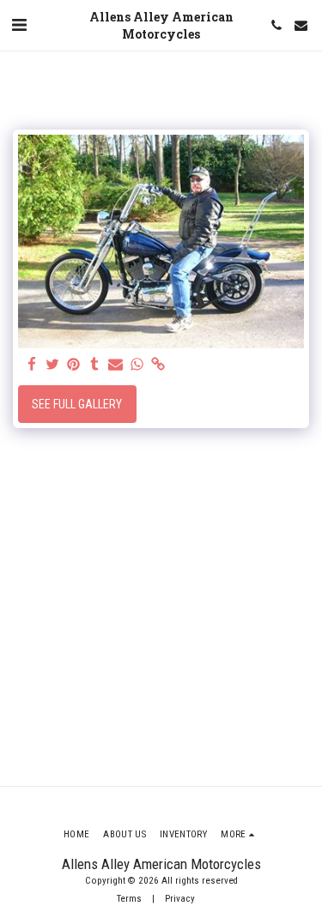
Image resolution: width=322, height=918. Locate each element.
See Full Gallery (77, 404)
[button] (18, 25)
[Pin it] (74, 365)
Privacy (180, 898)
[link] (158, 365)
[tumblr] (95, 365)
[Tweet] (53, 365)
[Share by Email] (116, 365)
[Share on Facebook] (31, 365)
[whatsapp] (137, 365)
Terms (129, 898)
